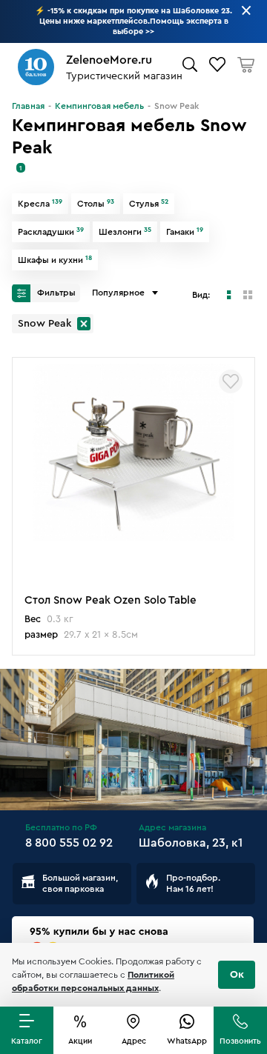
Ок (237, 975)
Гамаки (184, 232)
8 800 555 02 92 (69, 843)
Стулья (148, 204)
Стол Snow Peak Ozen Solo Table (110, 600)
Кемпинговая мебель (99, 105)
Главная (28, 105)
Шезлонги (125, 232)
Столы (95, 204)
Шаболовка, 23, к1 (191, 843)
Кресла (40, 204)
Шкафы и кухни (55, 260)
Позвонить (240, 1041)
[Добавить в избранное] (231, 381)
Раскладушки (51, 232)
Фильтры (55, 292)
